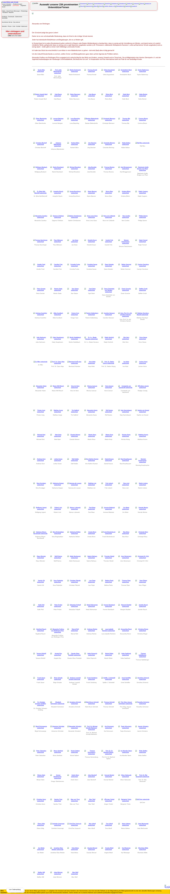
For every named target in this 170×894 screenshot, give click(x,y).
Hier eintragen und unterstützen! (15, 32)
